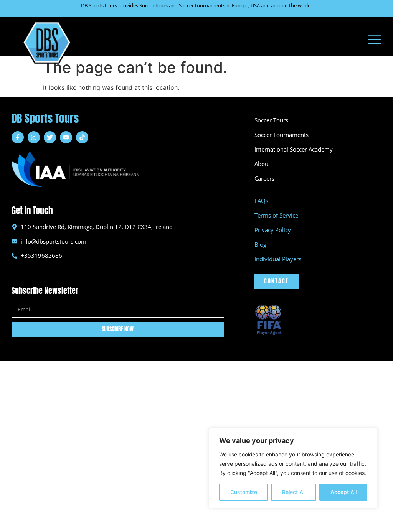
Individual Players (277, 259)
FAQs (261, 200)
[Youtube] (66, 137)
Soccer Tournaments (281, 134)
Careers (264, 178)
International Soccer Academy (293, 149)
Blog (260, 244)
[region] (293, 468)
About (262, 164)
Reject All (293, 492)
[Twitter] (50, 137)
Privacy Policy (272, 230)
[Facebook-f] (18, 137)
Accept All (343, 492)
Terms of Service (276, 215)
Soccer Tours (271, 120)
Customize (243, 492)
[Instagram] (34, 137)
